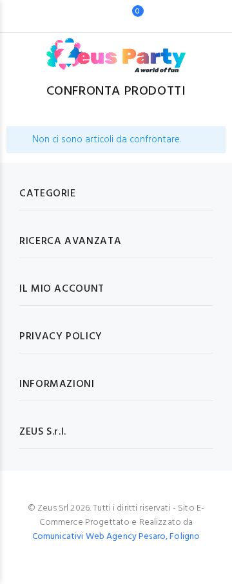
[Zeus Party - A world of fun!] (116, 49)
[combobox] (96, 16)
